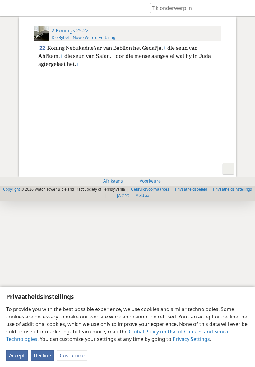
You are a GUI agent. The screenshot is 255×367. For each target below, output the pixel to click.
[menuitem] (9, 8)
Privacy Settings (191, 339)
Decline (42, 355)
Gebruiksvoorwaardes (150, 189)
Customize (72, 355)
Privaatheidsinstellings (232, 189)
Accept (17, 355)
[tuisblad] (9, 8)
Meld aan (143, 195)
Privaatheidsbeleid (191, 189)
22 (42, 47)
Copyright (11, 189)
